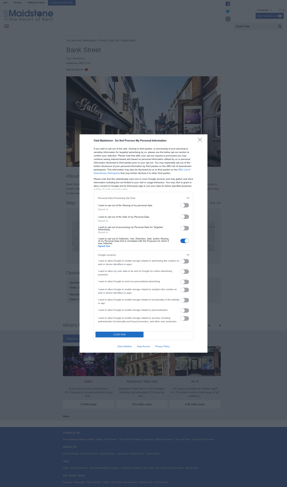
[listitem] (143, 198)
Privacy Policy (162, 346)
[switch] (184, 205)
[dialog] (143, 243)
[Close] (201, 141)
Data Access (143, 346)
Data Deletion (125, 346)
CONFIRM (119, 334)
